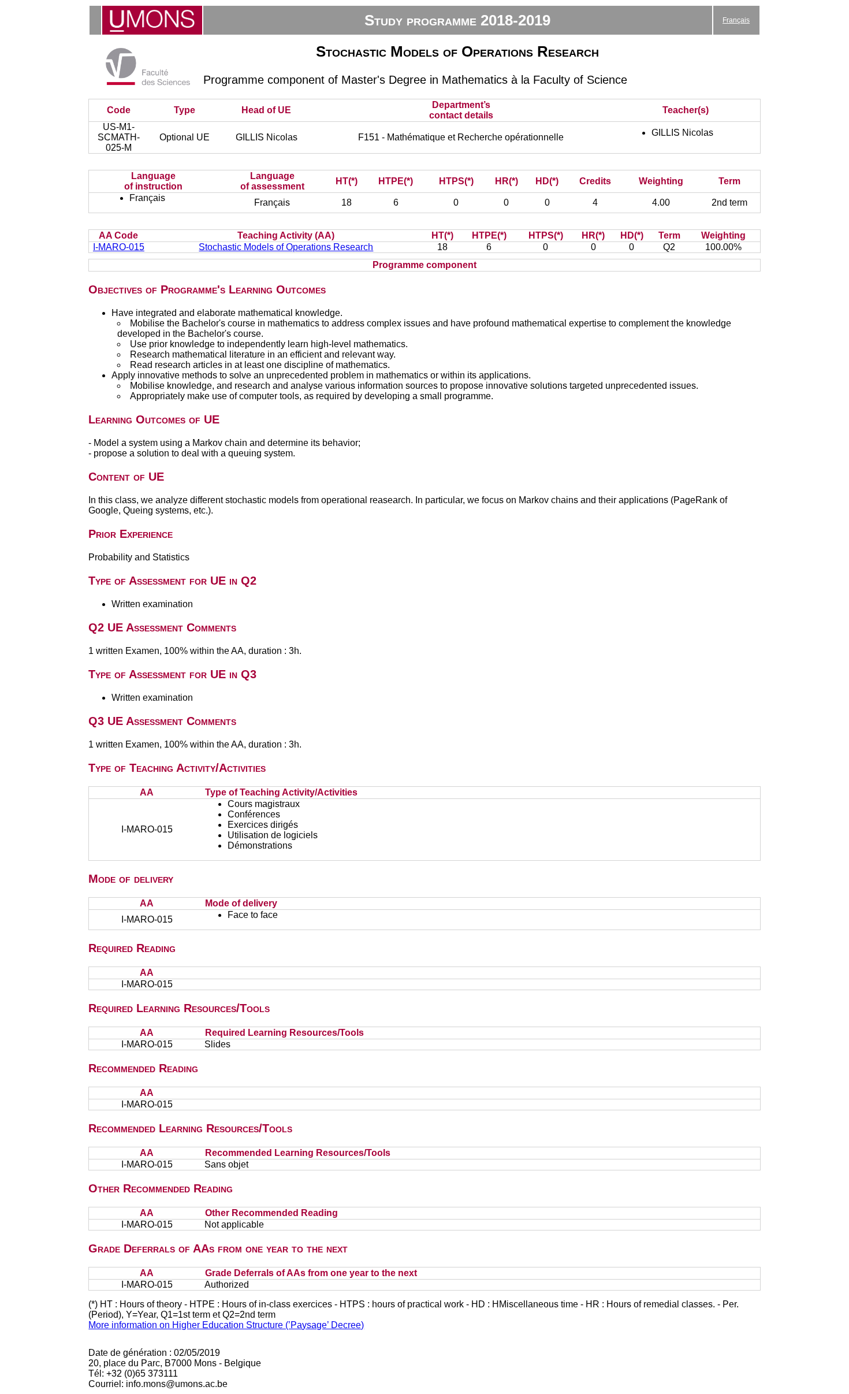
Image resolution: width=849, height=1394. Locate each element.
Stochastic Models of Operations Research (286, 247)
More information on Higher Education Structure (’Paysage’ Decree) (226, 1325)
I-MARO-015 (118, 247)
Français (736, 20)
